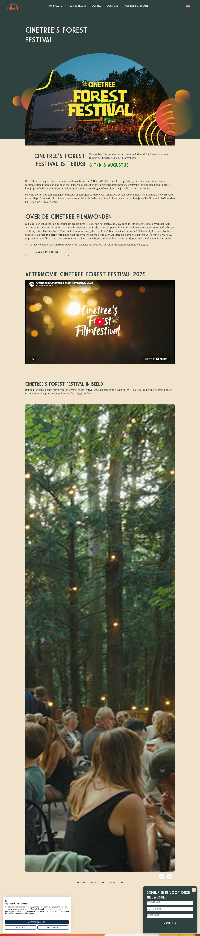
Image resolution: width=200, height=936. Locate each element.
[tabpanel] (100, 638)
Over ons (112, 6)
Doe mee (96, 6)
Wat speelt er (55, 6)
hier (79, 393)
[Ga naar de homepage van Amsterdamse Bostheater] (13, 6)
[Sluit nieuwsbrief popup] (194, 890)
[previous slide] (161, 876)
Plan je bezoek (77, 6)
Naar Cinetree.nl (47, 252)
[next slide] (169, 876)
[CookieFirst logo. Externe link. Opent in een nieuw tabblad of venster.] (6, 900)
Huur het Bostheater (136, 6)
